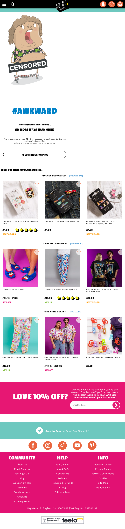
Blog (22, 478)
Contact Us (62, 473)
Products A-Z (103, 487)
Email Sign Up (22, 469)
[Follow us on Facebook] (32, 445)
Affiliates (22, 497)
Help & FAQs (62, 469)
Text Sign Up (22, 473)
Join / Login (62, 464)
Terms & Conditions (103, 473)
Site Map (103, 483)
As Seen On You (22, 483)
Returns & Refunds (62, 483)
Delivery (62, 478)
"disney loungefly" (62, 175)
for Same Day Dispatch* (67, 431)
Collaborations (22, 492)
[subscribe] (116, 405)
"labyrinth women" (63, 243)
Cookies (102, 478)
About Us (22, 464)
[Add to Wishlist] (37, 184)
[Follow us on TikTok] (62, 445)
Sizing (62, 487)
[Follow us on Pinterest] (92, 445)
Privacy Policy (103, 469)
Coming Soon (22, 501)
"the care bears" (62, 311)
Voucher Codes (102, 464)
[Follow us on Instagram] (47, 445)
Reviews (22, 487)
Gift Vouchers (62, 492)
